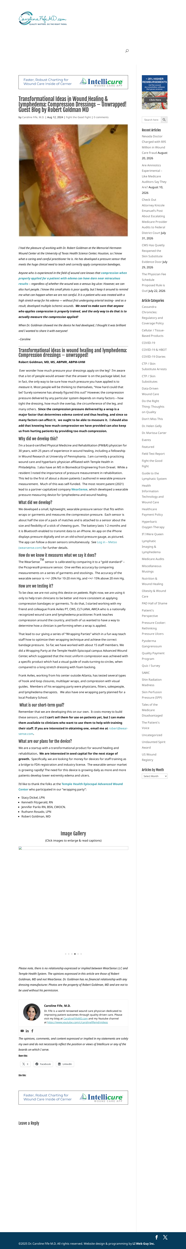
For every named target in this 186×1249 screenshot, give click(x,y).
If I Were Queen (152, 534)
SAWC (146, 673)
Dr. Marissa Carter (154, 433)
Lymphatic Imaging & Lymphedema (151, 546)
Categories (84, 50)
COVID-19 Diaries (153, 357)
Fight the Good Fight (78, 117)
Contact (103, 50)
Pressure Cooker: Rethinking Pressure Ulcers (154, 628)
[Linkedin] (27, 1031)
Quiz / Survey (151, 666)
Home (59, 50)
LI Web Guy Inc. (144, 1244)
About (70, 50)
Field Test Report (153, 454)
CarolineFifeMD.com (75, 1018)
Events (146, 440)
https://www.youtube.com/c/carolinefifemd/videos (77, 1022)
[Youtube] (22, 1031)
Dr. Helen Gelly (152, 426)
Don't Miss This (152, 419)
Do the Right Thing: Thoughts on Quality (153, 406)
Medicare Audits (153, 559)
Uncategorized (152, 735)
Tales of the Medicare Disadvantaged (152, 710)
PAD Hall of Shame (154, 603)
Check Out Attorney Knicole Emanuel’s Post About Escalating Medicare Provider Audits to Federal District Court (154, 216)
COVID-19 (148, 343)
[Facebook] (32, 1031)
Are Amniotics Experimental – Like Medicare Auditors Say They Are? (154, 176)
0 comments (101, 117)
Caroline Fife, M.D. (33, 117)
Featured (148, 447)
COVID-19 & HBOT (154, 350)
